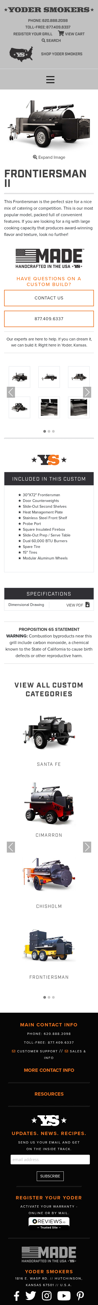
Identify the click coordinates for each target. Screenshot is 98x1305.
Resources (49, 1094)
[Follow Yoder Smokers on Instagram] (47, 1295)
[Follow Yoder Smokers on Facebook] (17, 1295)
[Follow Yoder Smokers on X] (31, 1295)
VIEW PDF (74, 605)
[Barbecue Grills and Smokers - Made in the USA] (49, 258)
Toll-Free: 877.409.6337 (49, 1042)
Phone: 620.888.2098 (48, 20)
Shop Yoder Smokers (61, 54)
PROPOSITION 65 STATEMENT (49, 629)
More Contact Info (49, 1070)
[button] (50, 80)
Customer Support (37, 1051)
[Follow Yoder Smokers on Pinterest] (80, 1295)
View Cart (74, 34)
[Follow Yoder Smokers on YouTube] (64, 1295)
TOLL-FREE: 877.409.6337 (48, 27)
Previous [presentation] (11, 392)
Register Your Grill (33, 34)
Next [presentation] (87, 392)
